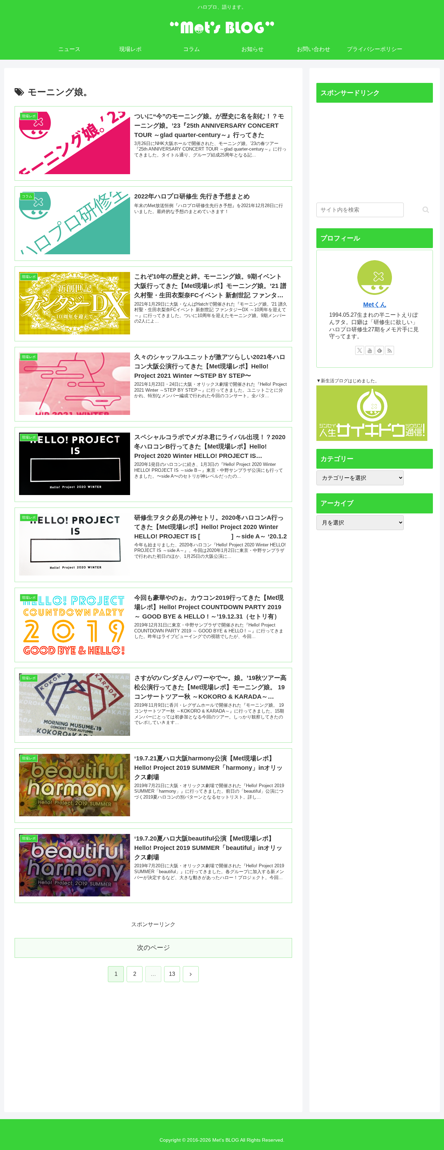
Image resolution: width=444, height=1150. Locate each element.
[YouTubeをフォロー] (369, 350)
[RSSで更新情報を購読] (389, 350)
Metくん (374, 304)
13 (172, 974)
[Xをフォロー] (359, 350)
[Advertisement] (67, 1045)
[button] (426, 210)
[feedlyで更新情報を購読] (379, 350)
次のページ (153, 947)
